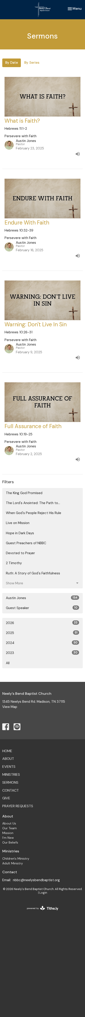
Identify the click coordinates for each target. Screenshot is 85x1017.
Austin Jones (42, 598)
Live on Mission (17, 523)
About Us (9, 823)
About (8, 758)
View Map (9, 707)
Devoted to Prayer (20, 553)
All (8, 663)
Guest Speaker (42, 608)
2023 (42, 653)
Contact (10, 790)
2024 (42, 643)
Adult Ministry (12, 863)
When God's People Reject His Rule (33, 513)
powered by (40, 912)
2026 (42, 623)
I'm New (8, 838)
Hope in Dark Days (20, 533)
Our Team (9, 828)
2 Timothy (14, 563)
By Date (11, 62)
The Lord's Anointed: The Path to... (33, 503)
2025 (42, 633)
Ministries (11, 774)
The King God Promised (24, 493)
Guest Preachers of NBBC (26, 543)
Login (43, 893)
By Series (31, 62)
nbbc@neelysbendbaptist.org (36, 880)
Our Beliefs (10, 842)
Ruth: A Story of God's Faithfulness (33, 573)
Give (6, 798)
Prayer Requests (17, 806)
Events (8, 766)
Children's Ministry (15, 858)
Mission (7, 833)
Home (7, 751)
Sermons (10, 782)
